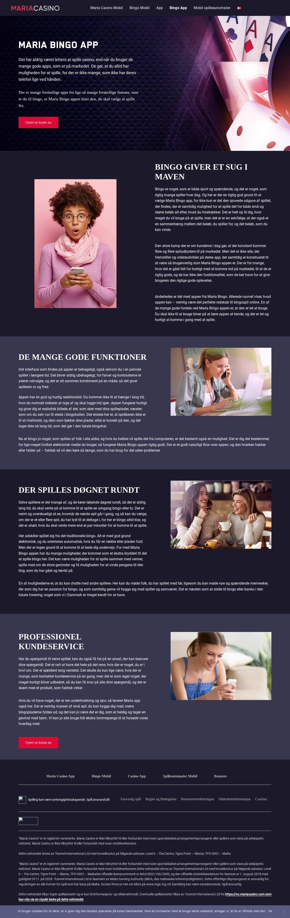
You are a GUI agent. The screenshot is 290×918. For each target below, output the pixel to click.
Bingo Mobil (140, 8)
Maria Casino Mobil (106, 8)
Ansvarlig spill (130, 799)
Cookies (261, 799)
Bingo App (178, 8)
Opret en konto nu (38, 122)
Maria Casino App (60, 776)
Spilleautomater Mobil (180, 776)
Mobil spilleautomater (212, 8)
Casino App (137, 776)
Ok (270, 911)
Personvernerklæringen (197, 799)
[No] (284, 911)
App (159, 8)
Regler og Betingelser (160, 799)
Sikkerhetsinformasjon (235, 799)
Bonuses (220, 776)
